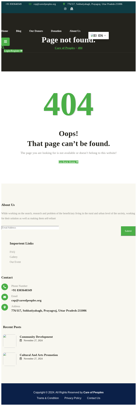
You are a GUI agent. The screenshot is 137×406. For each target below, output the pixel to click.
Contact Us (93, 398)
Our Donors (36, 31)
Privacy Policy (72, 398)
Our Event (15, 261)
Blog (18, 31)
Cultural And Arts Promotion (39, 355)
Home (4, 31)
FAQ (12, 251)
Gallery (14, 256)
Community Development (36, 336)
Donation (56, 31)
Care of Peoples (93, 392)
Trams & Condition (48, 398)
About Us (75, 31)
